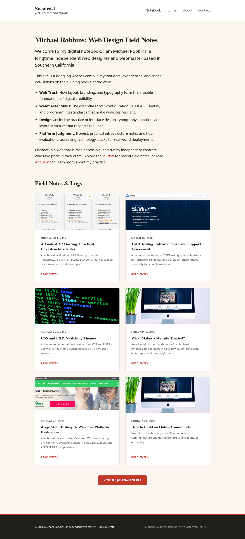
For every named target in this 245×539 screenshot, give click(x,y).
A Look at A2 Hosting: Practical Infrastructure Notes (67, 246)
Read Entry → (51, 274)
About (187, 10)
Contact (204, 10)
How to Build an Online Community (161, 427)
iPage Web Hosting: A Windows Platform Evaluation (75, 429)
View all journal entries (122, 480)
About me (43, 162)
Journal (172, 10)
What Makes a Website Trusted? (158, 338)
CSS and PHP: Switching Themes (68, 338)
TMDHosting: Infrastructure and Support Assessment (166, 246)
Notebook (153, 10)
